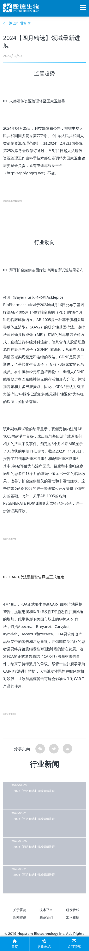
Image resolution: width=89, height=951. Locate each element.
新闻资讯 (19, 917)
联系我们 (46, 917)
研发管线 (72, 910)
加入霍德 (72, 917)
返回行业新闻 (20, 23)
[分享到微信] (40, 748)
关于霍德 (19, 910)
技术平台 (46, 910)
